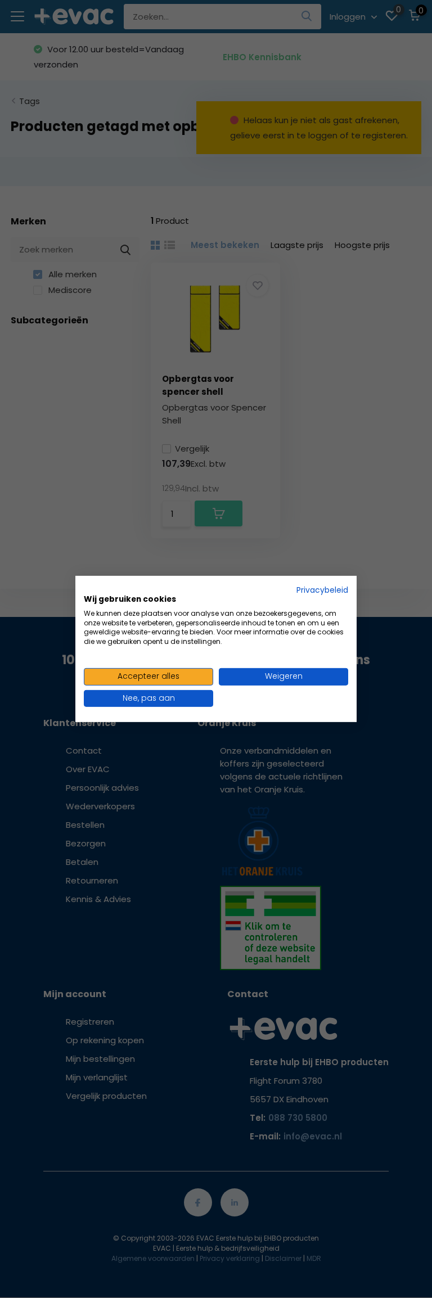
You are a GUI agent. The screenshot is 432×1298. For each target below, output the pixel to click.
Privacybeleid (322, 590)
